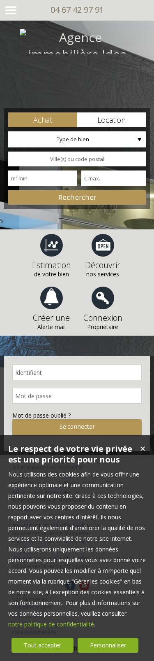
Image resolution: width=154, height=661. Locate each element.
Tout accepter (42, 645)
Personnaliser (108, 645)
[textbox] (77, 159)
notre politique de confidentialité (51, 624)
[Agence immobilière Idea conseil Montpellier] (77, 71)
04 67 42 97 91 (77, 9)
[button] (42, 119)
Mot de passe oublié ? (41, 415)
